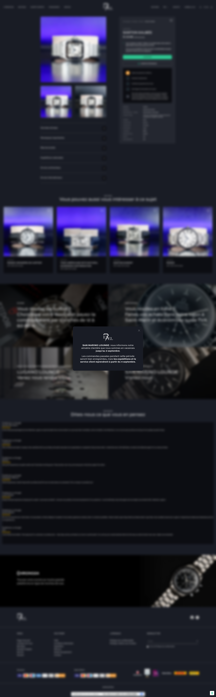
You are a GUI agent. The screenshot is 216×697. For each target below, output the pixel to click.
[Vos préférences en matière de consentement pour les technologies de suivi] (212, 693)
